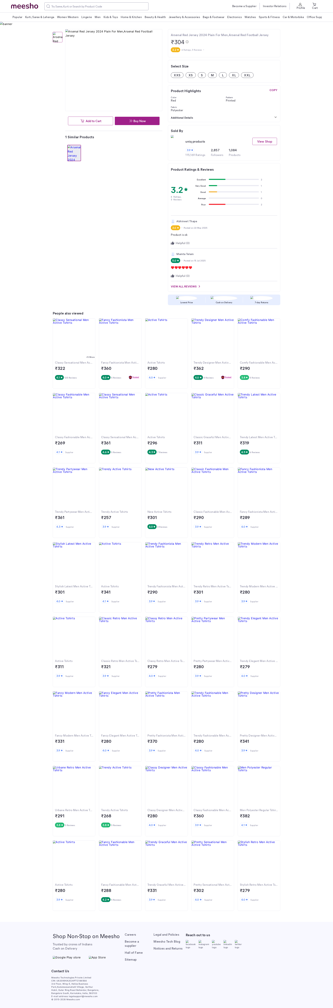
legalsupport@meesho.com (83, 996)
